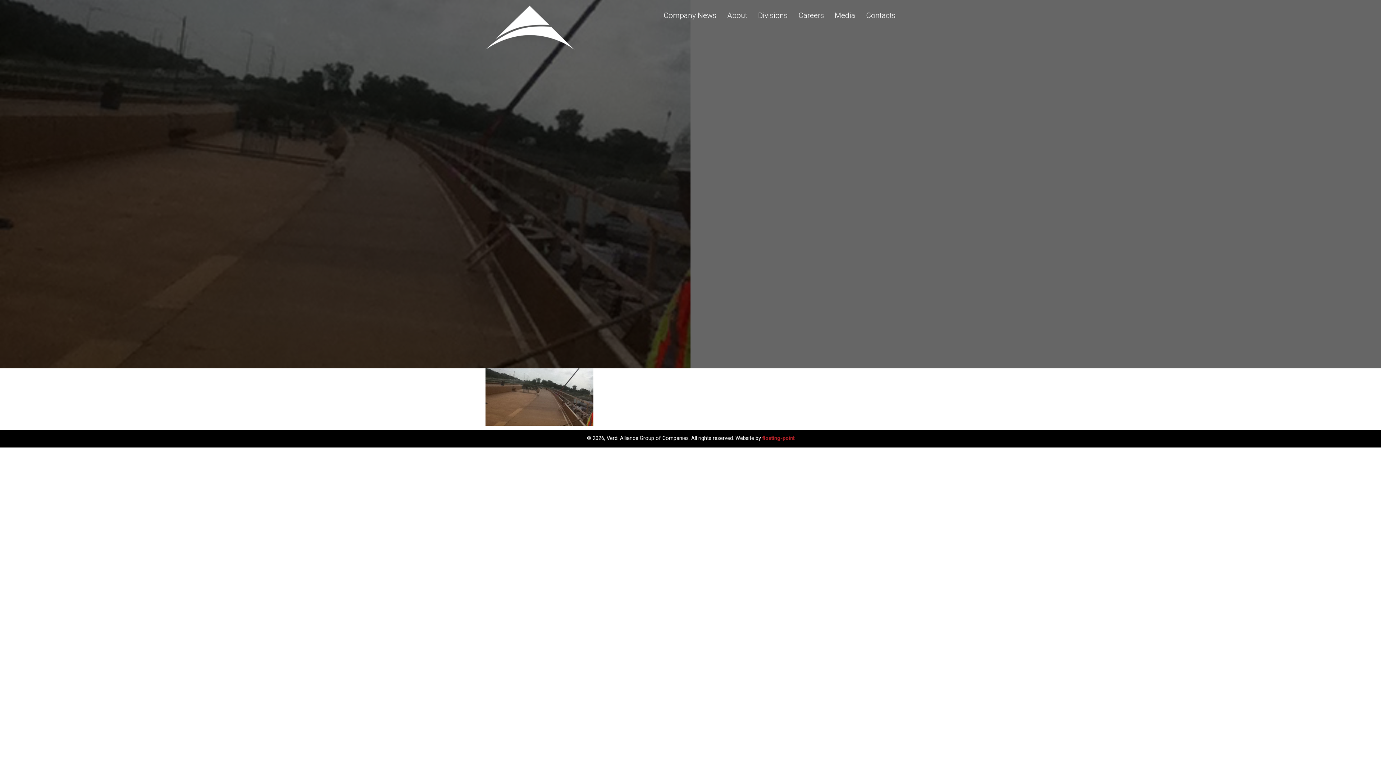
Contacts (880, 15)
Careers (811, 15)
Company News (690, 15)
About (737, 15)
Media (845, 15)
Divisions (773, 15)
